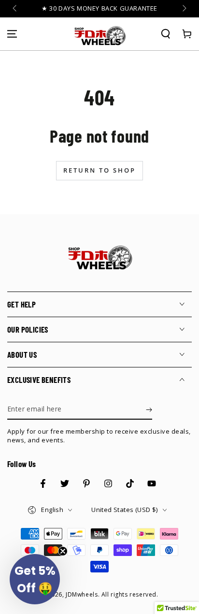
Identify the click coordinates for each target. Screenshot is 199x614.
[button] (165, 34)
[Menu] (12, 34)
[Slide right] (183, 8)
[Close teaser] (63, 551)
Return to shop (99, 170)
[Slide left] (15, 8)
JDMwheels (82, 594)
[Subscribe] (149, 410)
